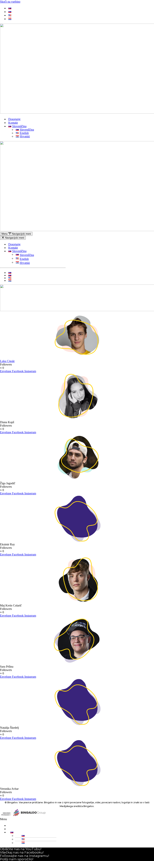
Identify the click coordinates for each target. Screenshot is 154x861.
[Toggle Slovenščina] (64, 251)
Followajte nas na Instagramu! (24, 856)
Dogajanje (14, 119)
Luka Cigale (7, 361)
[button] (76, 819)
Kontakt (13, 122)
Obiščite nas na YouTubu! (20, 849)
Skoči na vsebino (10, 1)
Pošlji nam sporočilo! (16, 859)
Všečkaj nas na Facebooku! (22, 852)
